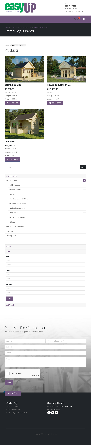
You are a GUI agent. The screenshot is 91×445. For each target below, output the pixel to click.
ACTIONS (10, 305)
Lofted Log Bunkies (41, 27)
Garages (13, 194)
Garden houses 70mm (18, 204)
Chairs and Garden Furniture (17, 227)
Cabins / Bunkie (15, 190)
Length (8, 270)
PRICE (8, 246)
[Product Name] (24, 69)
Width (8, 257)
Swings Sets (11, 236)
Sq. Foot (9, 284)
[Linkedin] (56, 412)
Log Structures (25, 27)
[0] (78, 19)
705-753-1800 (70, 6)
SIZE (8, 251)
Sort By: (8, 45)
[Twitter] (52, 412)
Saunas (10, 231)
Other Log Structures (17, 217)
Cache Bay (68, 4)
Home (7, 27)
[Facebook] (49, 412)
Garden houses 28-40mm (19, 199)
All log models (15, 185)
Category (14, 27)
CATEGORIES (11, 176)
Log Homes (14, 213)
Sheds (12, 222)
